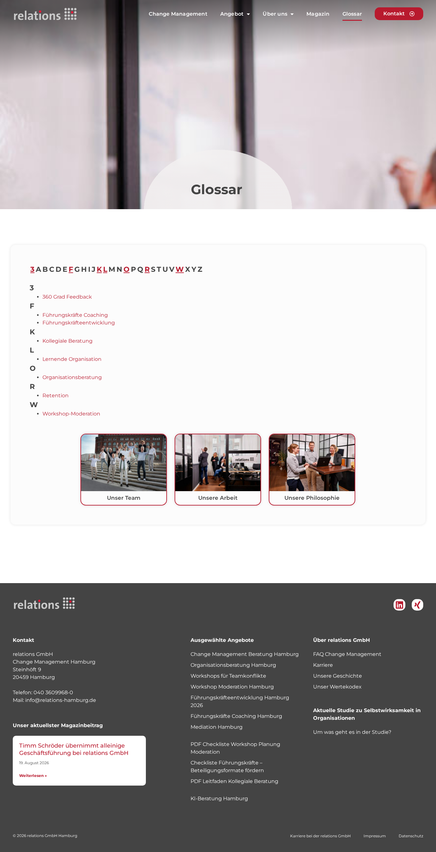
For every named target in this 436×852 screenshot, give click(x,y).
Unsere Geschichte (337, 676)
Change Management (178, 14)
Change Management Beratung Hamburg (245, 654)
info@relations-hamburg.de (60, 700)
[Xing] (417, 605)
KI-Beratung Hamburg (219, 798)
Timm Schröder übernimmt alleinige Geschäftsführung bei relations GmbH (74, 749)
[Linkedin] (399, 605)
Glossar (352, 14)
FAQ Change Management (347, 654)
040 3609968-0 (53, 692)
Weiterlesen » (33, 775)
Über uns (275, 14)
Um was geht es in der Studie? (352, 732)
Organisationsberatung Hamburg (233, 665)
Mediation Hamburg (217, 727)
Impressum (375, 835)
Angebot (232, 14)
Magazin (317, 14)
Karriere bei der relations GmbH (320, 835)
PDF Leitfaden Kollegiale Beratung (234, 781)
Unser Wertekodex (337, 687)
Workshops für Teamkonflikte (228, 676)
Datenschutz (411, 835)
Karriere (323, 665)
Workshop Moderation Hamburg (232, 687)
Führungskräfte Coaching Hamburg (236, 716)
